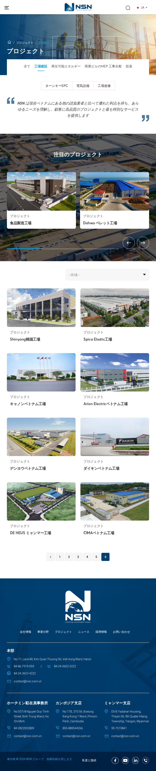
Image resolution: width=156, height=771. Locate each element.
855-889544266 (73, 728)
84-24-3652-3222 (65, 666)
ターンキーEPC (56, 86)
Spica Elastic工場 (97, 339)
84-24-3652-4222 (25, 673)
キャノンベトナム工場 (28, 403)
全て (27, 66)
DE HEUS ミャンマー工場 (30, 533)
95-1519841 (119, 728)
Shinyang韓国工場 (25, 339)
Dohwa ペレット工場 (100, 223)
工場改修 (104, 86)
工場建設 (40, 66)
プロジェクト (24, 42)
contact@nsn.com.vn (28, 681)
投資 (129, 66)
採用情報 (101, 631)
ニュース (83, 631)
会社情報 (25, 631)
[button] (143, 8)
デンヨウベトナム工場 (28, 468)
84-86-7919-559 (24, 666)
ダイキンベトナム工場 (101, 468)
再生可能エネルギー (66, 66)
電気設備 (82, 86)
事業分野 (43, 631)
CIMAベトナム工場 (98, 533)
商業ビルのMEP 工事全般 (103, 66)
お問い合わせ (121, 631)
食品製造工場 (20, 223)
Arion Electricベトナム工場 (105, 403)
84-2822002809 (24, 728)
